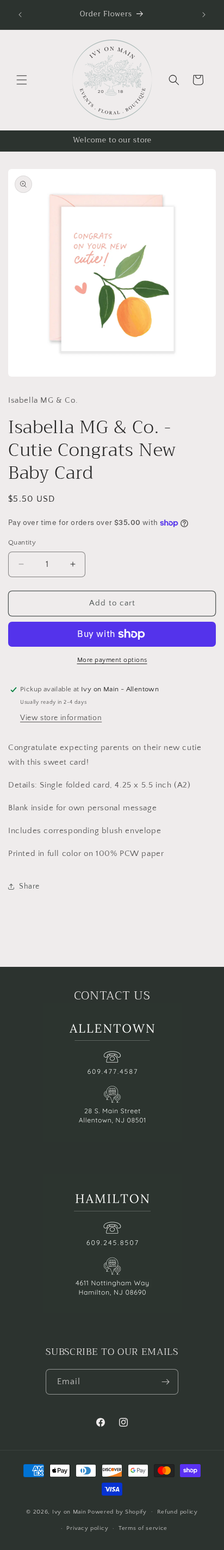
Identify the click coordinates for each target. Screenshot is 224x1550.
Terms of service (143, 1528)
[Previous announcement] (20, 15)
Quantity (22, 542)
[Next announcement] (204, 15)
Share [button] (29, 886)
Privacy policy (87, 1528)
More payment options (112, 660)
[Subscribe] (166, 1382)
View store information (61, 718)
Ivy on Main (69, 1511)
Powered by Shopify (117, 1511)
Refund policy (177, 1512)
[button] (22, 80)
